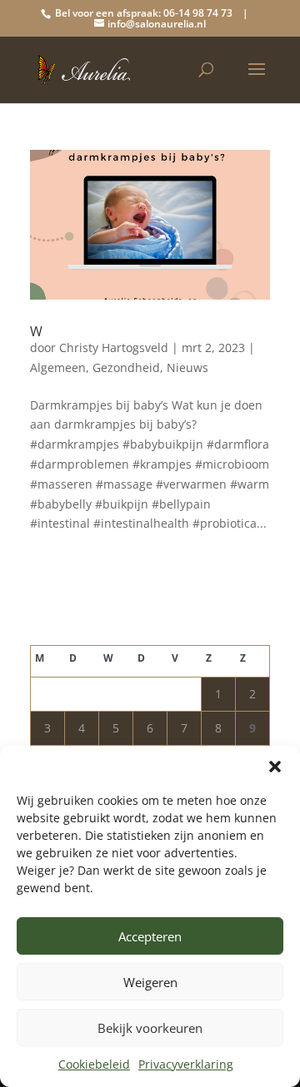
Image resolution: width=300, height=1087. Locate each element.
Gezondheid (126, 367)
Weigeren (150, 982)
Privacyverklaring (185, 1064)
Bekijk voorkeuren (150, 1028)
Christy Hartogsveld (113, 347)
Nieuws (187, 367)
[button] (275, 766)
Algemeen (58, 367)
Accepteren (150, 936)
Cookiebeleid (94, 1064)
